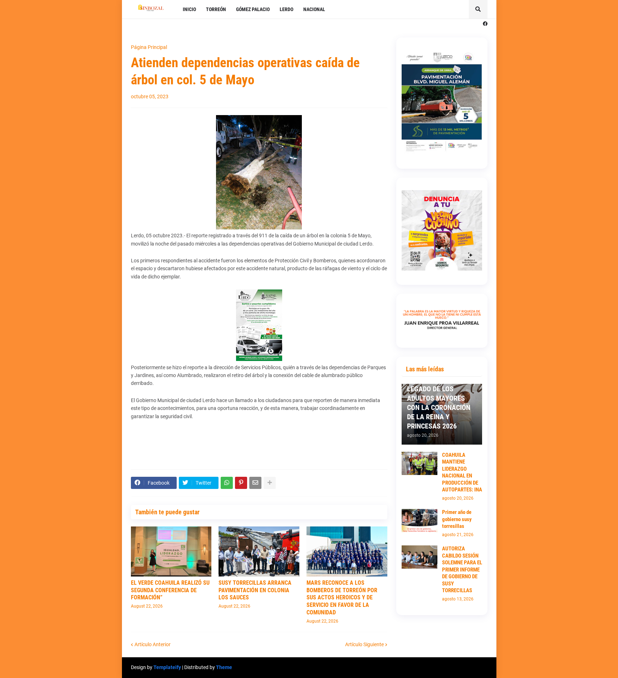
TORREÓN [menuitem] (216, 9)
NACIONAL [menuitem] (314, 9)
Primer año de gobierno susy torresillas (457, 519)
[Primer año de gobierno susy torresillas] (419, 520)
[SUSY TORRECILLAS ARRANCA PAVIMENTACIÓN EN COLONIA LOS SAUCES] (259, 551)
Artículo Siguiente (364, 644)
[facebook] (485, 24)
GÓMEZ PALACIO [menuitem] (253, 9)
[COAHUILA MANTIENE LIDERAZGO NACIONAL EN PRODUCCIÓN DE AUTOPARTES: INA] (419, 463)
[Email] (255, 483)
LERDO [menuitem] (286, 9)
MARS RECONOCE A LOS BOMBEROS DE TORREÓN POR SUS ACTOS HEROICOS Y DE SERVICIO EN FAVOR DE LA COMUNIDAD (341, 597)
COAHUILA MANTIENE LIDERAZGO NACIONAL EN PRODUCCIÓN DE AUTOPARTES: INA (462, 472)
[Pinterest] (241, 483)
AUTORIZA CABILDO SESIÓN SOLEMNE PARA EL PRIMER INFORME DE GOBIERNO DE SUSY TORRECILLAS (462, 569)
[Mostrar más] (270, 483)
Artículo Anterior (152, 644)
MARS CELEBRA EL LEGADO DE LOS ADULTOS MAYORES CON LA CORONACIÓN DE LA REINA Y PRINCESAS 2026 (438, 402)
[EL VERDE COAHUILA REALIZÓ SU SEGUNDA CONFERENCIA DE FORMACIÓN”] (171, 551)
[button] (478, 9)
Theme (224, 667)
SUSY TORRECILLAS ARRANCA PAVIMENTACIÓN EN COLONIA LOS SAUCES (255, 590)
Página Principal (149, 47)
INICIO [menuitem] (189, 9)
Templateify (167, 667)
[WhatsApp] (227, 483)
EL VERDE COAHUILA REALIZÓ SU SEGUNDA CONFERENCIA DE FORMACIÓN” (170, 590)
